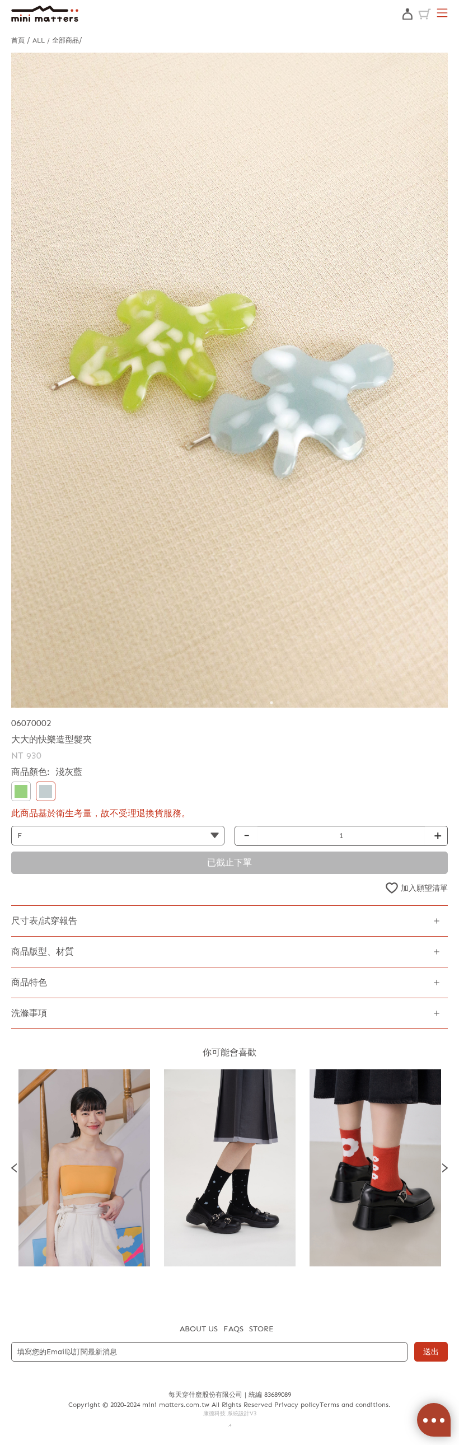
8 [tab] (288, 702)
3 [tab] (204, 702)
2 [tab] (187, 702)
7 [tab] (271, 702)
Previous (14, 1168)
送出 (431, 1352)
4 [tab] (221, 702)
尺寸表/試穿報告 (44, 920)
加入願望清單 (424, 888)
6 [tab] (254, 702)
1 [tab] (170, 702)
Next (445, 1168)
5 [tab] (237, 702)
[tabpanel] (229, 380)
